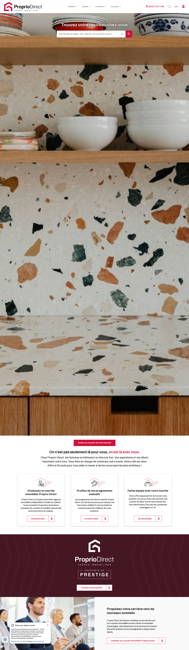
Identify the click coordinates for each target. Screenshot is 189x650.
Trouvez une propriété (91, 588)
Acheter (71, 6)
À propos (115, 6)
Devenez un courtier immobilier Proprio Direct (133, 641)
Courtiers (99, 6)
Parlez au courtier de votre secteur (94, 443)
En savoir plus (38, 519)
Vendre (85, 6)
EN (176, 6)
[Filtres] (122, 34)
